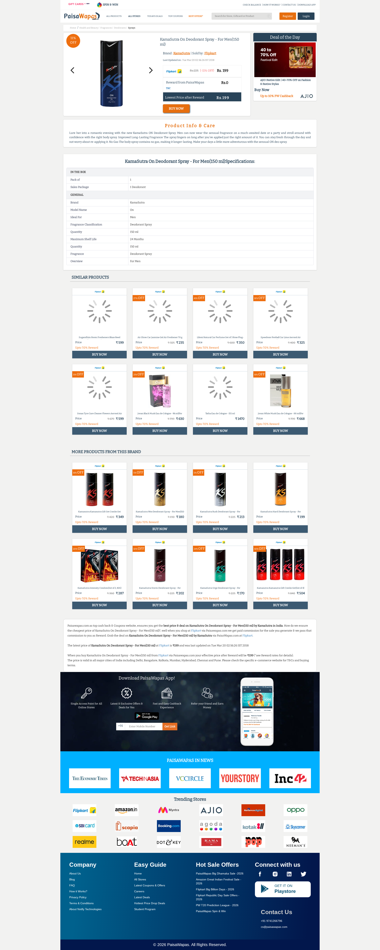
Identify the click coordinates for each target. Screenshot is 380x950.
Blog (72, 879)
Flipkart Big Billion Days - (215, 889)
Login (306, 16)
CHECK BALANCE (252, 5)
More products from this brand (106, 451)
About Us (75, 873)
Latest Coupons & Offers (149, 885)
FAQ (72, 885)
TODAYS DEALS (154, 16)
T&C (168, 88)
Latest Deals (142, 897)
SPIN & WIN (110, 4)
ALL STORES (134, 16)
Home (138, 873)
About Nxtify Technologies (85, 909)
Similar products (90, 277)
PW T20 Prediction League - (217, 905)
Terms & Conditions (81, 903)
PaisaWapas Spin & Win (211, 911)
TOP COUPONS (175, 16)
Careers (139, 891)
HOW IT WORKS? (271, 5)
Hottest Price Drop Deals (149, 903)
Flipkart (210, 53)
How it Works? (78, 891)
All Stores (140, 879)
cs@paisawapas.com (274, 926)
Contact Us (276, 912)
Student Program (145, 909)
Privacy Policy (77, 897)
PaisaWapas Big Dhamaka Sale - (219, 873)
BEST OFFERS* (196, 16)
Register (288, 16)
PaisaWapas (178, 944)
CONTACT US (289, 5)
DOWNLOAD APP (307, 5)
